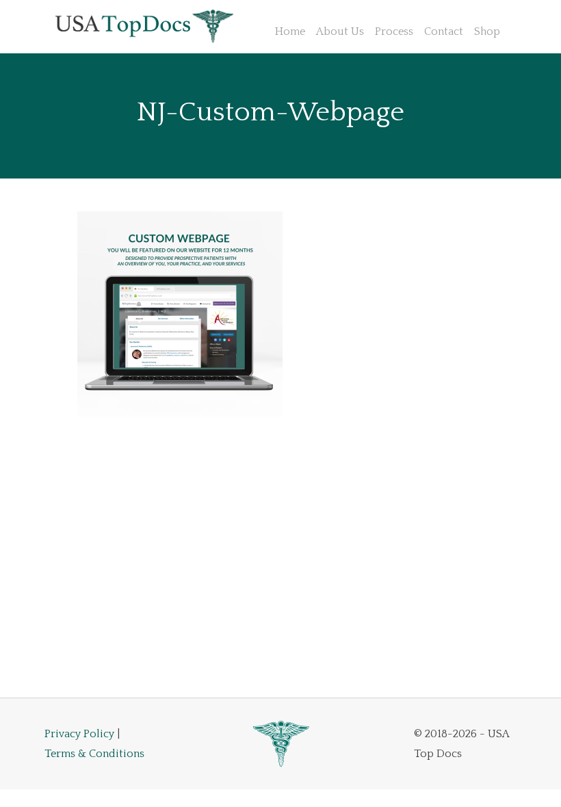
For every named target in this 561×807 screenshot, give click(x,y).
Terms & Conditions (94, 754)
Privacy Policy (79, 734)
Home (290, 31)
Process (394, 31)
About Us (340, 31)
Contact (443, 31)
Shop (487, 31)
